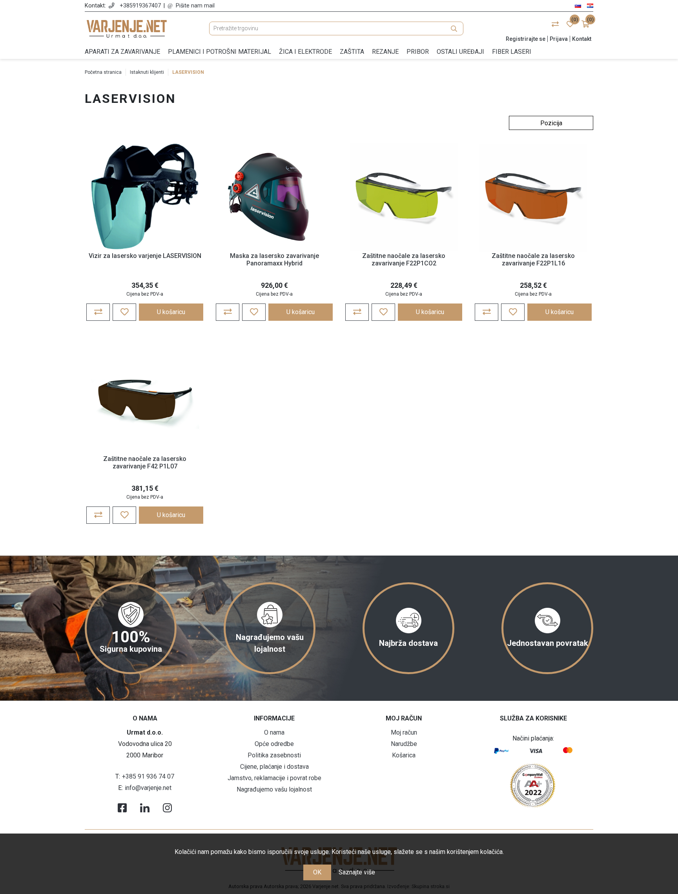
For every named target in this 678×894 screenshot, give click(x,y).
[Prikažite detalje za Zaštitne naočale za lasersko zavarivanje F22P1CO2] (403, 197)
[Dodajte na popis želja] (124, 312)
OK (317, 872)
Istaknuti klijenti (147, 72)
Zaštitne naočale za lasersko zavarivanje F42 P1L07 (144, 462)
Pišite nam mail (195, 5)
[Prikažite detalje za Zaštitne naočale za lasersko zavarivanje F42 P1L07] (144, 400)
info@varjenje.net (148, 788)
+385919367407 (140, 5)
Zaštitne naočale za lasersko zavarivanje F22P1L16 (533, 259)
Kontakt (581, 39)
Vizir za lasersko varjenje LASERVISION (145, 256)
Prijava (559, 39)
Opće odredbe (274, 744)
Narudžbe (404, 744)
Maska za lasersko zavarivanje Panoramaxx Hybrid (274, 259)
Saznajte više (357, 872)
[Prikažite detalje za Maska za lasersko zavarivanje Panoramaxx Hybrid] (274, 197)
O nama (274, 732)
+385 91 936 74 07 (148, 776)
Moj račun (404, 732)
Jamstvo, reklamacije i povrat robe (274, 778)
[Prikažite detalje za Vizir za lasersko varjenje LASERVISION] (144, 197)
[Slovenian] (578, 5)
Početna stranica (103, 72)
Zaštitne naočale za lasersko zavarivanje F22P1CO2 (403, 259)
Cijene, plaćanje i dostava (274, 766)
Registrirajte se (525, 39)
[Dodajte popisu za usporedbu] (98, 312)
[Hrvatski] (590, 5)
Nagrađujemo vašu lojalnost (274, 789)
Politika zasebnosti (274, 755)
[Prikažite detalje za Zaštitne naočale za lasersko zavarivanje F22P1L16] (533, 197)
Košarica (404, 755)
